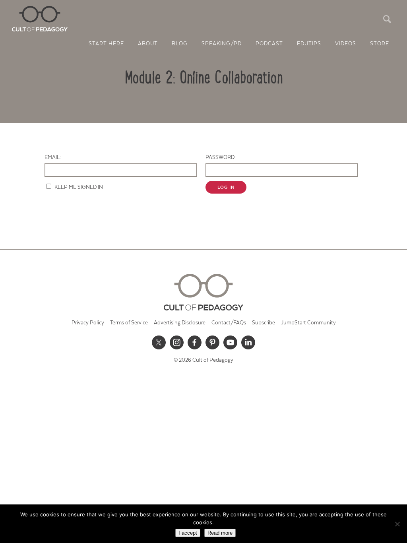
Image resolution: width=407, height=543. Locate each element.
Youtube (230, 342)
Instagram (177, 342)
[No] (397, 524)
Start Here (106, 44)
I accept (187, 533)
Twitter (159, 342)
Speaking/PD (222, 44)
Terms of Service (129, 323)
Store (379, 44)
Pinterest (213, 342)
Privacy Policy (88, 323)
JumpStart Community (308, 323)
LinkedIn (248, 342)
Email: (53, 158)
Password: (220, 158)
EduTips (309, 44)
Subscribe (263, 323)
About (148, 44)
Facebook (195, 342)
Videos (345, 44)
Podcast (269, 44)
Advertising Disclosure (179, 323)
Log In (226, 187)
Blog (180, 44)
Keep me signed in (78, 187)
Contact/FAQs (228, 323)
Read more (220, 533)
